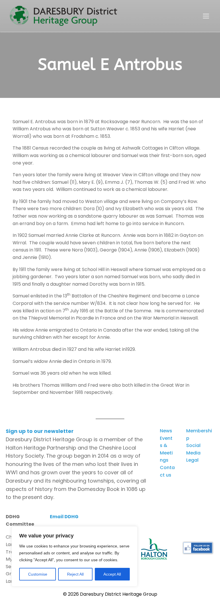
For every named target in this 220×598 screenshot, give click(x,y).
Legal (192, 460)
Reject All (75, 574)
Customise (37, 574)
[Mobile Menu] (206, 15)
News (166, 430)
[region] (74, 556)
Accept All (112, 574)
